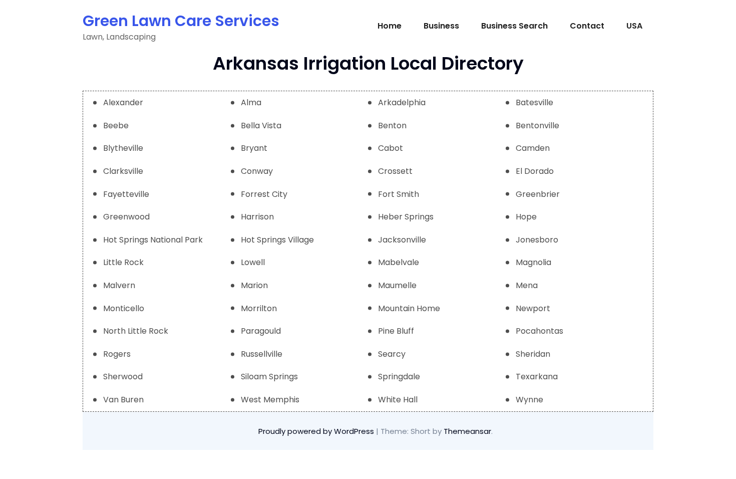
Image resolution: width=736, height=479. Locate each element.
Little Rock (123, 262)
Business (441, 26)
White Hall (398, 399)
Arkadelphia (402, 102)
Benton (392, 125)
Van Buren (123, 399)
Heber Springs (406, 216)
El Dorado (535, 171)
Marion (254, 285)
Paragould (261, 331)
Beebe (116, 125)
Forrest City (264, 194)
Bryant (254, 148)
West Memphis (270, 399)
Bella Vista (261, 125)
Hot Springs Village (277, 240)
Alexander (123, 102)
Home (390, 26)
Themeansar (467, 431)
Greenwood (126, 216)
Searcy (392, 354)
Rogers (117, 354)
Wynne (529, 399)
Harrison (257, 216)
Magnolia (533, 262)
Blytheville (123, 148)
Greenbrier (538, 194)
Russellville (261, 354)
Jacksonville (402, 240)
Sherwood (123, 376)
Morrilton (259, 308)
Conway (257, 171)
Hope (526, 216)
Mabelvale (398, 262)
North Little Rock (135, 331)
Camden (533, 148)
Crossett (395, 171)
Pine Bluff (396, 331)
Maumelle (397, 285)
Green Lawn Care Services (181, 21)
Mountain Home (409, 308)
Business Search (514, 26)
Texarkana (537, 376)
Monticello (123, 308)
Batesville (534, 102)
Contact (587, 26)
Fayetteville (126, 194)
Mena (527, 285)
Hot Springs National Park (153, 240)
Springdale (399, 376)
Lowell (253, 262)
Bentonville (537, 125)
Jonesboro (537, 240)
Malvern (119, 285)
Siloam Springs (269, 376)
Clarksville (123, 171)
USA (634, 26)
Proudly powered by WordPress (317, 431)
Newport (533, 308)
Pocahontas (539, 331)
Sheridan (533, 354)
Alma (251, 102)
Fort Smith (398, 194)
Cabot (390, 148)
